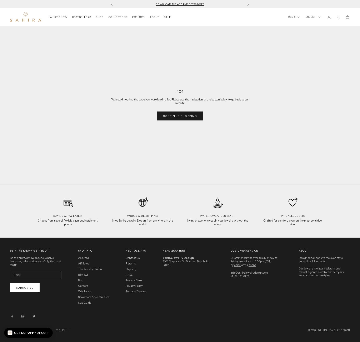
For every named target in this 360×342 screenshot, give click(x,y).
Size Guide (84, 302)
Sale (167, 17)
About (154, 17)
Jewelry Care (134, 280)
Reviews (83, 274)
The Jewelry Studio (90, 269)
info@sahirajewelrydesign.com (249, 272)
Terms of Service (136, 291)
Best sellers (81, 17)
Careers (83, 285)
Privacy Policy (134, 285)
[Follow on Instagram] (23, 316)
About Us (83, 257)
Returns (131, 263)
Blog (81, 280)
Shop (99, 17)
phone (252, 265)
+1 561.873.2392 (240, 276)
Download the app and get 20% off (180, 4)
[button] (28, 333)
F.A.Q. (129, 274)
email (237, 265)
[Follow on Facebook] (12, 316)
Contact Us (133, 257)
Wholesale (84, 291)
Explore (138, 17)
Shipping (131, 269)
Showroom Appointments (93, 297)
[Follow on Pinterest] (34, 316)
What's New (58, 17)
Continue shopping (180, 116)
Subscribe (25, 287)
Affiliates (83, 263)
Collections (118, 17)
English (310, 16)
